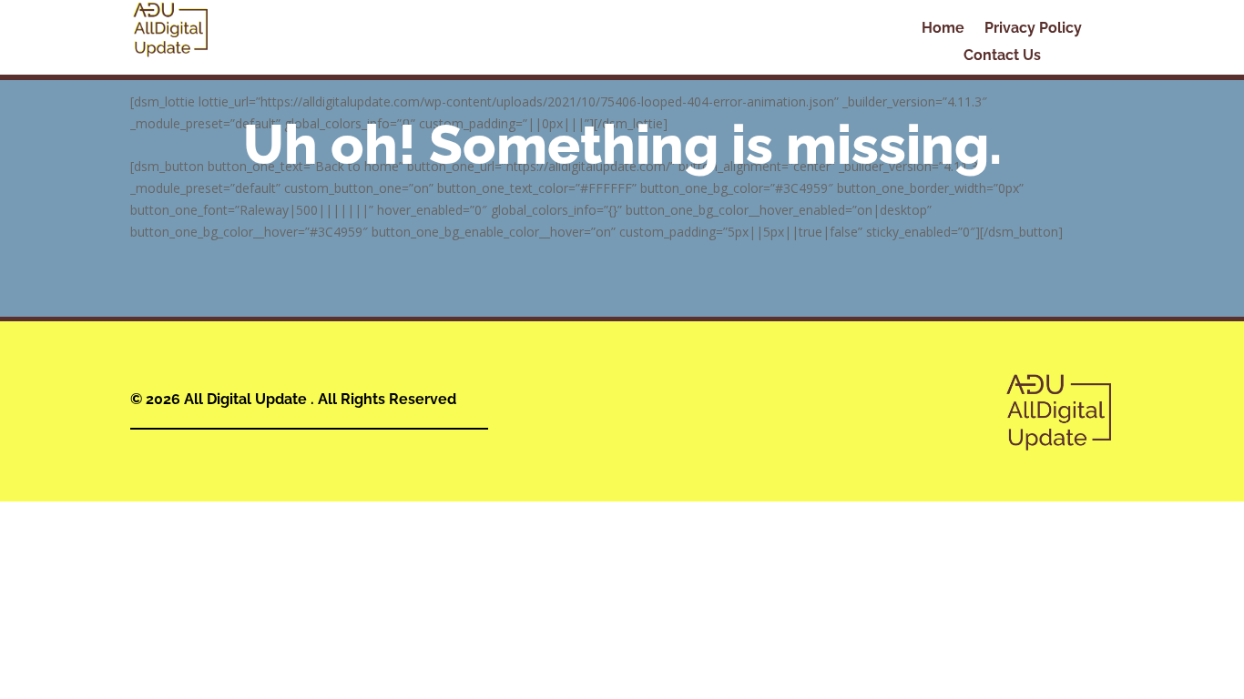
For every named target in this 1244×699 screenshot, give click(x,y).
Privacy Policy (1033, 29)
